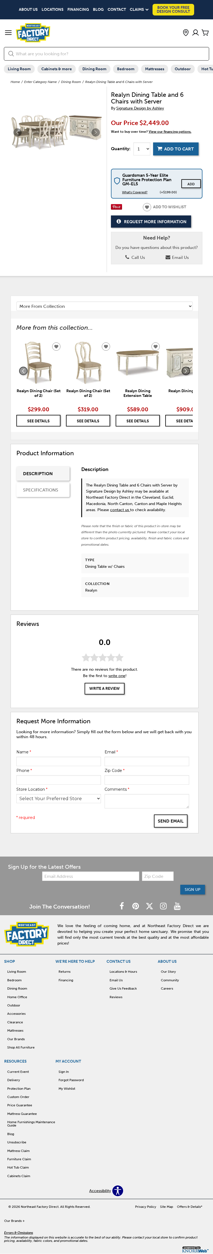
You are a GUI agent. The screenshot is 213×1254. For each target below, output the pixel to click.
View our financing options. (170, 132)
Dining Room (94, 69)
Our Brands (16, 1039)
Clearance (15, 1022)
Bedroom (126, 69)
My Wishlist (67, 1089)
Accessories (16, 1014)
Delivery (13, 1080)
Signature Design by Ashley (140, 108)
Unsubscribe (16, 1142)
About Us (28, 10)
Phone (24, 770)
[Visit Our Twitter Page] (150, 906)
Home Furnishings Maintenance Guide (31, 1123)
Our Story (168, 972)
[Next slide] (186, 371)
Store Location (31, 789)
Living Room (19, 69)
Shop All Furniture (21, 1047)
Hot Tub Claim (18, 1167)
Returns (64, 972)
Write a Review (104, 688)
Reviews (116, 997)
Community (170, 980)
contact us (120, 510)
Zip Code (115, 770)
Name (23, 752)
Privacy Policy (145, 1207)
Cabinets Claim (18, 1176)
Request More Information (155, 221)
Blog (98, 10)
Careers (167, 988)
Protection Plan (19, 1089)
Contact (117, 10)
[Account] (195, 33)
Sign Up (193, 889)
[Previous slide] (23, 371)
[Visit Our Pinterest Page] (136, 906)
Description (38, 473)
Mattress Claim (18, 1151)
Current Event (18, 1072)
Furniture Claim (19, 1159)
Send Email (171, 821)
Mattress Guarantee (22, 1114)
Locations (53, 10)
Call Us (137, 257)
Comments (117, 789)
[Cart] (205, 33)
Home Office (17, 997)
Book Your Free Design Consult (173, 9)
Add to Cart (179, 149)
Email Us (180, 257)
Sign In (64, 1072)
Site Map (166, 1207)
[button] (8, 33)
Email (111, 752)
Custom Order (18, 1097)
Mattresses (154, 69)
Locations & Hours (123, 972)
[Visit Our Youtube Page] (177, 906)
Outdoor (183, 69)
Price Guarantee (19, 1105)
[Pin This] (116, 208)
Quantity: (121, 149)
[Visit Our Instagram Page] (164, 906)
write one (116, 675)
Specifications (40, 490)
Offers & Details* (189, 1207)
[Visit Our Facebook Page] (122, 906)
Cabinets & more (56, 69)
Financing (78, 10)
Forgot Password (71, 1080)
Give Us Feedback (123, 988)
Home (15, 82)
